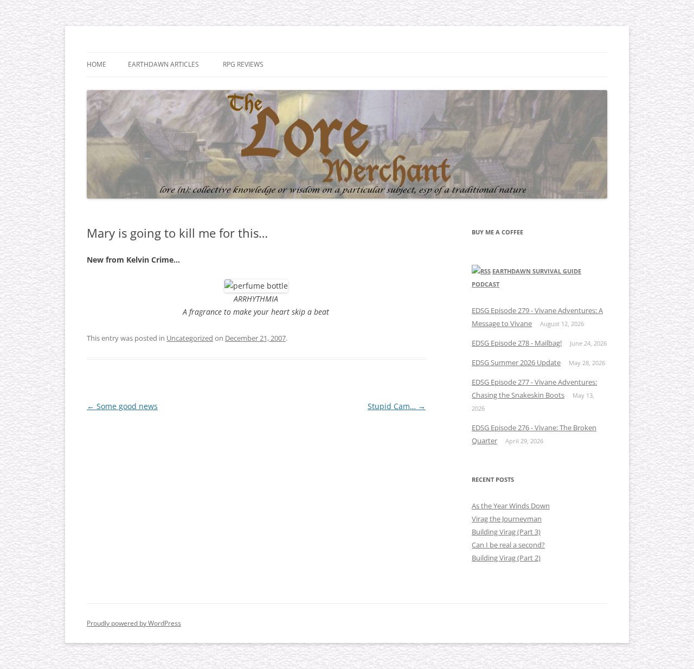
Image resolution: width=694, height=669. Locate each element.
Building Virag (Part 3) (506, 532)
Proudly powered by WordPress (134, 623)
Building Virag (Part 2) (506, 558)
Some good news (122, 406)
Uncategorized (189, 338)
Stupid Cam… (397, 406)
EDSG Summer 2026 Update (516, 362)
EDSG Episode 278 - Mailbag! (517, 343)
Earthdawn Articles (163, 64)
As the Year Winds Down (511, 506)
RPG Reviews (243, 64)
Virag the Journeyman (507, 519)
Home (96, 64)
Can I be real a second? (508, 545)
